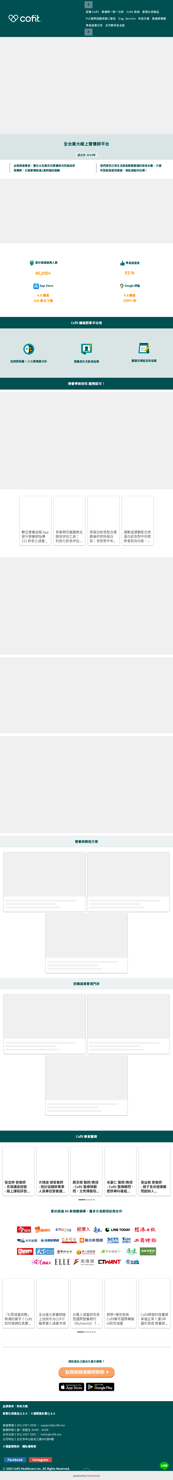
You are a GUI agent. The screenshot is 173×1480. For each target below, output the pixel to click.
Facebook (15, 1459)
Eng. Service (126, 18)
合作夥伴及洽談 (115, 25)
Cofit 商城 (133, 12)
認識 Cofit (92, 12)
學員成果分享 (94, 25)
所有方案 (143, 18)
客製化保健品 (150, 12)
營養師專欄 (159, 18)
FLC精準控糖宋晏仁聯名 (101, 18)
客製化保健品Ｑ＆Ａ (15, 1413)
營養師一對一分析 (113, 12)
